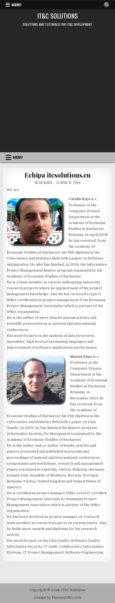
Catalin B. (46, 182)
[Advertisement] (57, 92)
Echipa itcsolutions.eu (57, 175)
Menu (16, 5)
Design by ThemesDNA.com (57, 598)
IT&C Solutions (57, 15)
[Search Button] (106, 4)
